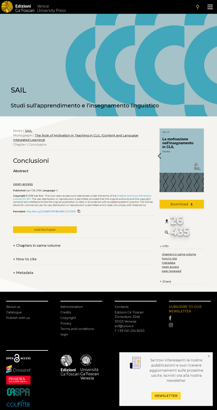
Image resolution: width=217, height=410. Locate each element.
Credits (65, 312)
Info (164, 246)
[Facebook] (190, 318)
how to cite (169, 258)
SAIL (28, 131)
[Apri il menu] (210, 7)
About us (13, 307)
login (64, 334)
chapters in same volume (179, 254)
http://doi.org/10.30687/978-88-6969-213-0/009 (50, 211)
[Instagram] (190, 325)
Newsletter (166, 396)
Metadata (23, 273)
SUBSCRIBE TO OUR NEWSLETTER (185, 309)
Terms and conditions (77, 329)
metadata (168, 262)
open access (23, 184)
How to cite (24, 259)
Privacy (65, 323)
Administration (71, 307)
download (181, 204)
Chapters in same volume (36, 246)
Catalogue (14, 312)
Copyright (68, 318)
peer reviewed (171, 271)
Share (165, 281)
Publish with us (18, 318)
